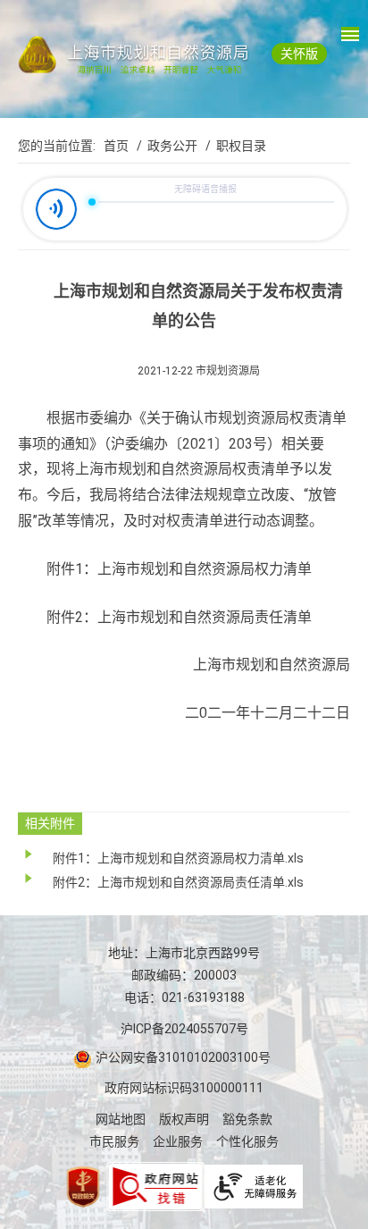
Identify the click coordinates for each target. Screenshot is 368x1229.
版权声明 (184, 1119)
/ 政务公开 (164, 146)
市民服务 (114, 1141)
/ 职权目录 (233, 146)
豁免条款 (247, 1119)
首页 (116, 146)
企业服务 (178, 1141)
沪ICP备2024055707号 (184, 1029)
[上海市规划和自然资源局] (184, 54)
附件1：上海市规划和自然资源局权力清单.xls (178, 858)
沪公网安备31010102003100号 (182, 1057)
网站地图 (121, 1119)
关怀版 (299, 53)
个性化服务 (247, 1141)
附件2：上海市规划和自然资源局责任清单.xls (178, 882)
